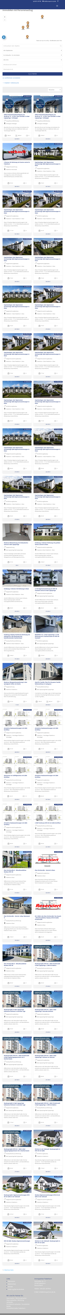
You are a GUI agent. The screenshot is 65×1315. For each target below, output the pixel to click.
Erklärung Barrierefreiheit (16, 1289)
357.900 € (17, 329)
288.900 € (17, 752)
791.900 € (17, 659)
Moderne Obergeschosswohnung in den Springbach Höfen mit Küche (15, 683)
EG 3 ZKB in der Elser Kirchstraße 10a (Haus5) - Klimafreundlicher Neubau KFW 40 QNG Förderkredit (48, 917)
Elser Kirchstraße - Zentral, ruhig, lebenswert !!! (17, 917)
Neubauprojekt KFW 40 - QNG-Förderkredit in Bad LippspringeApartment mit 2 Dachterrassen (16, 1057)
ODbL (60, 40)
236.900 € (17, 1032)
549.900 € (17, 1217)
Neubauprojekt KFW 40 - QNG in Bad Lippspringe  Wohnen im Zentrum (45, 1056)
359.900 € (48, 377)
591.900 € (48, 565)
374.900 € (48, 611)
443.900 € (48, 893)
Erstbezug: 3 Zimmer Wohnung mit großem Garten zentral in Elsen (47, 543)
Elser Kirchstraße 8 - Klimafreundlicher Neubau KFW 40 (15, 871)
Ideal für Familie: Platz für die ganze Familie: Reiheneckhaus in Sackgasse (48, 683)
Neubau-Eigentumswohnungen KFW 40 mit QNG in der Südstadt (47, 1195)
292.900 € (48, 234)
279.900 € (17, 424)
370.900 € (48, 329)
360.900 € (48, 424)
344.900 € (17, 377)
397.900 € (48, 799)
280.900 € (48, 519)
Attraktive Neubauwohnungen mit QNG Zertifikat (15, 729)
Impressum (11, 1281)
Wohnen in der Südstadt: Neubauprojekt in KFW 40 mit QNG (47, 1150)
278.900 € (48, 1032)
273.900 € (17, 519)
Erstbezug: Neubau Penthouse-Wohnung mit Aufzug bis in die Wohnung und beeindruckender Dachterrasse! (17, 636)
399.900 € (48, 1217)
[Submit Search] (60, 45)
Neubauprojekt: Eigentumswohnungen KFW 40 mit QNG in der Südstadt (17, 1195)
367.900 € (48, 186)
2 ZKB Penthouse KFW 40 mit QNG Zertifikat (48, 823)
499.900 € (17, 611)
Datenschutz (12, 1284)
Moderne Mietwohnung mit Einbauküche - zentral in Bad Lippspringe (16, 543)
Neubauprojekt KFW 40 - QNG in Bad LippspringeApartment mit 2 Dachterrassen (16, 1150)
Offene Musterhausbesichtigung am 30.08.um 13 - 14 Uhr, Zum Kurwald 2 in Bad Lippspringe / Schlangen (16, 116)
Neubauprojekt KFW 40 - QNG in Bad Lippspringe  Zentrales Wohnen (45, 1010)
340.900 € (17, 281)
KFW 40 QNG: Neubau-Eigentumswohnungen (17, 1241)
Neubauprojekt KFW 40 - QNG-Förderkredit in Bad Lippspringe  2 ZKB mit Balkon (47, 964)
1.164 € (17, 705)
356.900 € (48, 281)
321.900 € (48, 847)
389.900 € (17, 186)
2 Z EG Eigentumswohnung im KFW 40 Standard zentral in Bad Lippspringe (46, 589)
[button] (11, 83)
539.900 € (48, 1263)
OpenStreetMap (45, 40)
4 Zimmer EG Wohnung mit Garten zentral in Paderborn (17, 163)
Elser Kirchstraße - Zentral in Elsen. (45, 870)
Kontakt (10, 1287)
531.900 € (17, 234)
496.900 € (17, 1125)
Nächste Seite (9, 1270)
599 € (17, 565)
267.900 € (17, 1080)
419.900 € (17, 893)
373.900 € (17, 472)
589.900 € (48, 1171)
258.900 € (17, 1263)
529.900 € (17, 139)
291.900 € (48, 1080)
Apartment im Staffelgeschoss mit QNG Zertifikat (15, 776)
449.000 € (48, 659)
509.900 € (48, 139)
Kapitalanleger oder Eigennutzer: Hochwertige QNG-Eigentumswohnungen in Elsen (47, 163)
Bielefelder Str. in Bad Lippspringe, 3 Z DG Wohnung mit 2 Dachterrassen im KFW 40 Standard (47, 636)
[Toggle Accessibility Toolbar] (4, 37)
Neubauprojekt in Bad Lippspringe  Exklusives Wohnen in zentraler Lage (14, 1010)
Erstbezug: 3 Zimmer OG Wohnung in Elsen (16, 588)
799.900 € (17, 940)
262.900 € (48, 472)
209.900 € (17, 799)
